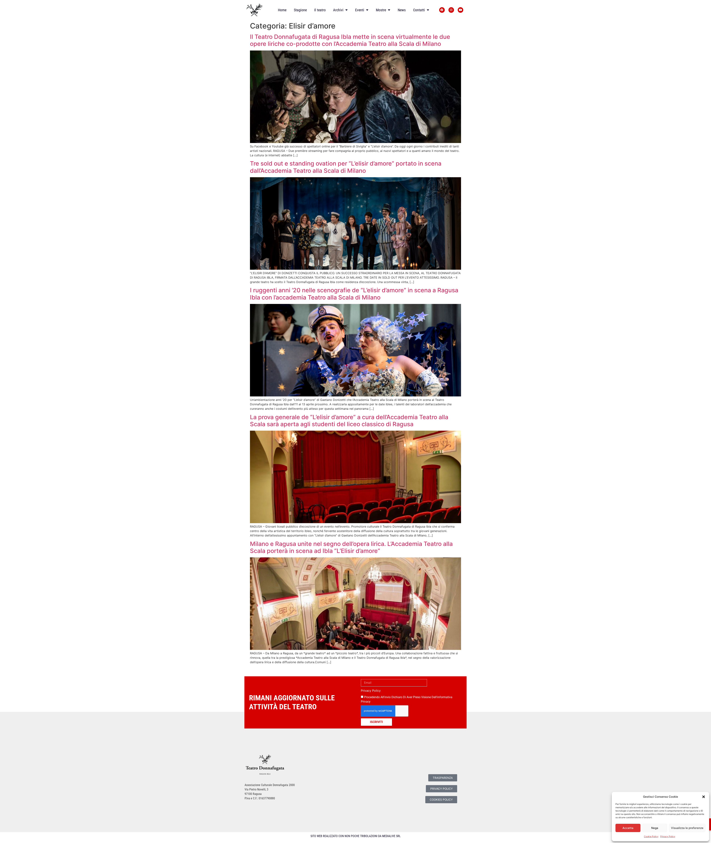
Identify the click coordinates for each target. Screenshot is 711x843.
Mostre (381, 10)
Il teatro (320, 10)
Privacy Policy (667, 836)
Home (282, 10)
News (402, 10)
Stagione (300, 10)
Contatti (419, 10)
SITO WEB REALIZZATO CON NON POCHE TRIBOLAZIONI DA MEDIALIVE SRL (356, 836)
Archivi (338, 10)
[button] (703, 797)
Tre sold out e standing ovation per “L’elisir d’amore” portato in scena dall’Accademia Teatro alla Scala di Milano (345, 167)
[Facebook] (442, 10)
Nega (654, 828)
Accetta (627, 828)
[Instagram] (451, 10)
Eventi (359, 10)
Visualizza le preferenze (687, 828)
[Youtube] (460, 10)
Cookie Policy (651, 836)
